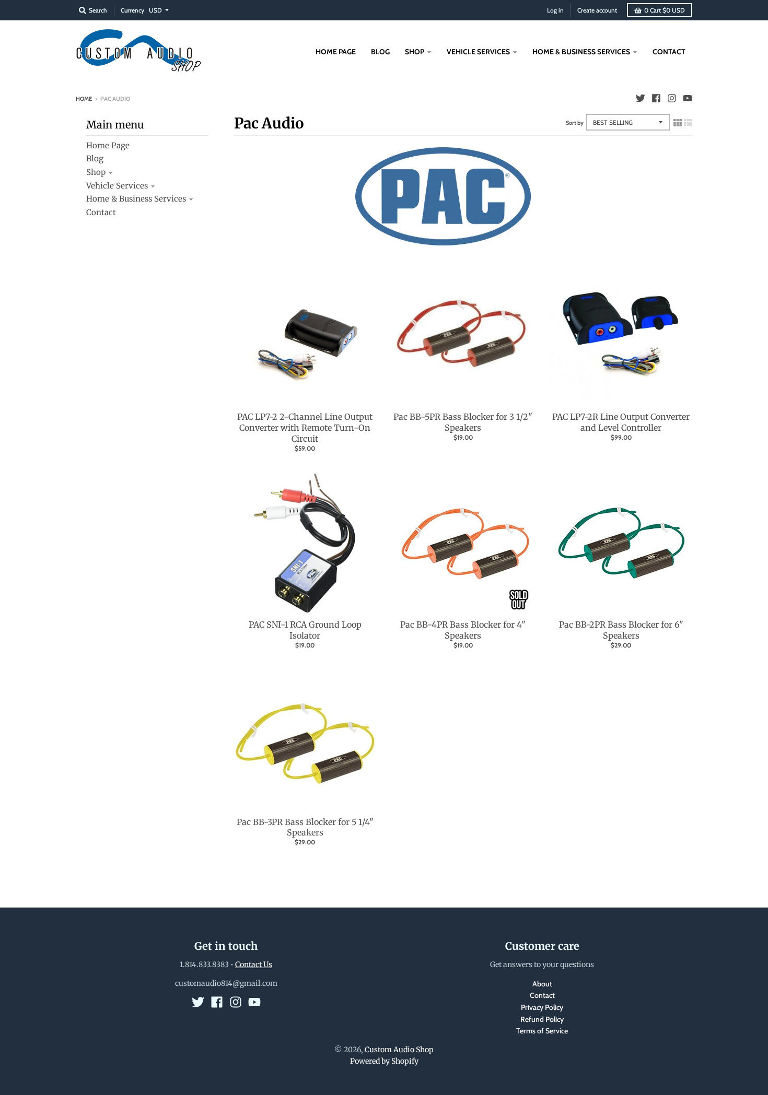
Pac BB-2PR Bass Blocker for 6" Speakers (621, 630)
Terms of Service (542, 1030)
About (542, 983)
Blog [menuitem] (380, 51)
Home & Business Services (136, 199)
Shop (96, 172)
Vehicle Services (117, 186)
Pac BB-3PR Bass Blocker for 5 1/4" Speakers (305, 827)
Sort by (575, 122)
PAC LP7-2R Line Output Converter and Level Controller (621, 422)
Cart (664, 10)
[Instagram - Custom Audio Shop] (672, 98)
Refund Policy (542, 1019)
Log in (555, 10)
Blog (94, 158)
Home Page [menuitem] (336, 51)
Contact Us (253, 964)
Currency (132, 10)
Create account (597, 10)
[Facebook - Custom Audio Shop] (656, 98)
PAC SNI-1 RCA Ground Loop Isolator (305, 630)
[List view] (688, 122)
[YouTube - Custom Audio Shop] (687, 98)
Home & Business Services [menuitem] (581, 51)
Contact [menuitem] (669, 51)
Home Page (108, 145)
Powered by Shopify (384, 1061)
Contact (101, 212)
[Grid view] (677, 122)
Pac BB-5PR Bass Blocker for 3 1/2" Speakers (462, 422)
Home (84, 98)
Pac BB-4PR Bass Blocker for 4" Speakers (463, 630)
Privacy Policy (542, 1007)
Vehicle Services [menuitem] (478, 51)
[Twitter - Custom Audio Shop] (640, 98)
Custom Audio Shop (399, 1049)
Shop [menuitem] (414, 51)
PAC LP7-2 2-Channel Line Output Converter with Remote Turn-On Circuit (305, 427)
